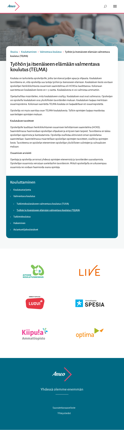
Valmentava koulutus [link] (51, 52)
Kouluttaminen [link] (29, 52)
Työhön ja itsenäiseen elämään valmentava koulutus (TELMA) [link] (48, 210)
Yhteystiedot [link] (64, 413)
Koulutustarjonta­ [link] (22, 189)
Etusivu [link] (14, 52)
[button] (116, 8)
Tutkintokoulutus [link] (22, 216)
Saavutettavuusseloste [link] (64, 407)
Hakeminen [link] (19, 223)
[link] (13, 6)
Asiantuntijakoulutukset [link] (25, 229)
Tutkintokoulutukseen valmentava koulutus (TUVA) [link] (43, 204)
